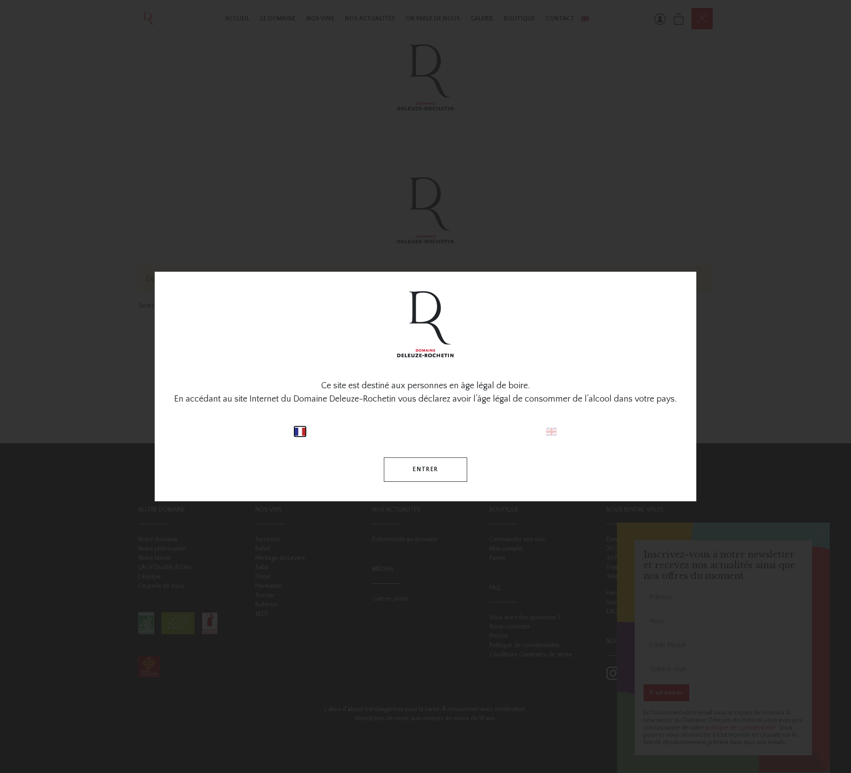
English (551, 431)
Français (300, 431)
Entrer (425, 469)
